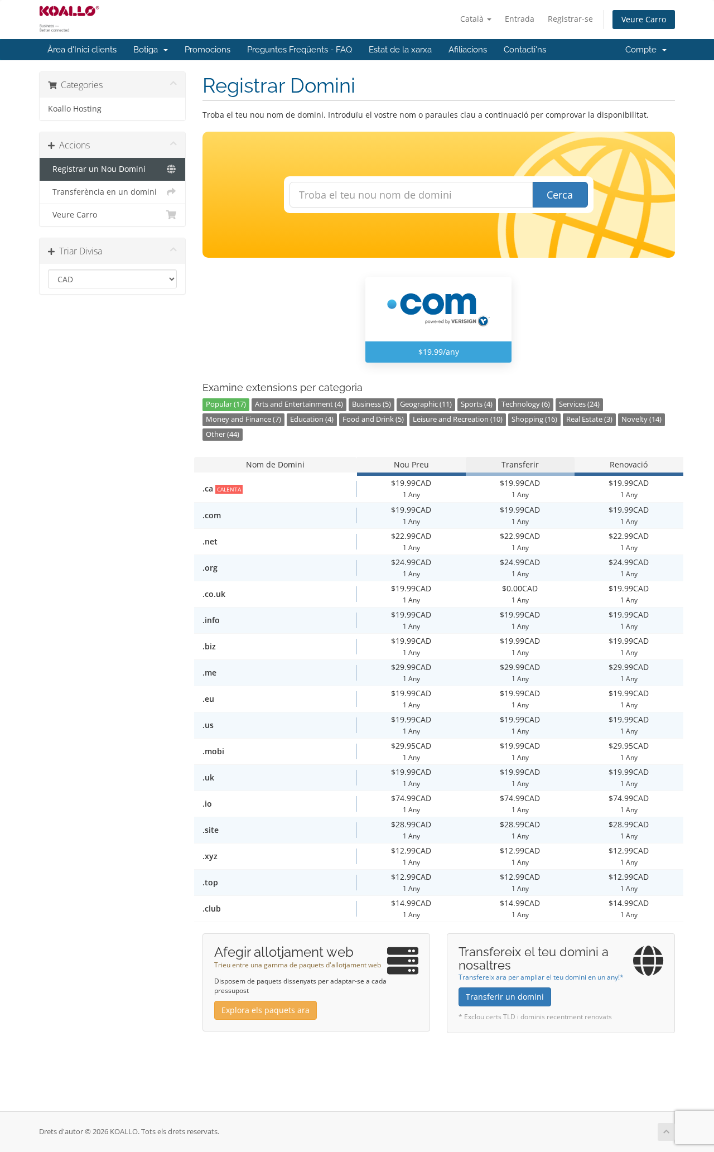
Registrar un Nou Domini (97, 169)
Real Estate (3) (589, 419)
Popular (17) (226, 404)
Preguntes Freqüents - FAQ (299, 50)
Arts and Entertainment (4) (299, 404)
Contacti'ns (525, 50)
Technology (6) (525, 404)
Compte (643, 50)
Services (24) (579, 404)
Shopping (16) (534, 419)
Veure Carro (643, 19)
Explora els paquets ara (265, 1010)
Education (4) (312, 419)
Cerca (560, 194)
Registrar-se (570, 18)
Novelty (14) (641, 419)
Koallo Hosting (75, 109)
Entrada (519, 18)
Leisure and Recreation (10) (458, 419)
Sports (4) (477, 404)
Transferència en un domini (102, 192)
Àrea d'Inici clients (82, 50)
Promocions (207, 50)
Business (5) (371, 404)
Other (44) (222, 434)
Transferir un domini (505, 996)
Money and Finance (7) (243, 419)
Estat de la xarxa (400, 50)
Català (473, 18)
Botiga (147, 50)
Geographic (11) (426, 404)
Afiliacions (467, 50)
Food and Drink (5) (373, 419)
